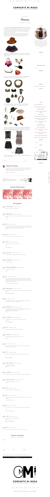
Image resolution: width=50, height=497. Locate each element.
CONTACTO (37, 487)
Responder (15, 224)
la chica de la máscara (9, 379)
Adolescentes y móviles (41, 114)
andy (6, 224)
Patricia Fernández (12, 166)
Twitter (10, 172)
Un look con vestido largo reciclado (42, 135)
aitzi (6, 405)
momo (6, 352)
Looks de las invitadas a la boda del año (10, 180)
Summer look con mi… (41, 155)
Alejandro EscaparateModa (10, 267)
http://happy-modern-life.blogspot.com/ (9, 293)
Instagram (13, 172)
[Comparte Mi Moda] (25, 474)
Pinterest (25, 487)
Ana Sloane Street (9, 206)
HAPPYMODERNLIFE (8, 288)
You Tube (29, 487)
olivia (6, 388)
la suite (7, 416)
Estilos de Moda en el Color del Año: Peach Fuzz (41, 116)
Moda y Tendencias (25, 16)
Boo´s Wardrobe (8, 260)
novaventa (36, 132)
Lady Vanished (8, 372)
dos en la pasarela (9, 363)
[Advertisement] (40, 59)
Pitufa (6, 234)
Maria (6, 427)
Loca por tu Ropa (8, 317)
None (6, 395)
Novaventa (36, 135)
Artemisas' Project (9, 214)
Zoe (6, 276)
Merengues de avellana (42, 127)
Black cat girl (8, 252)
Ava (6, 343)
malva (6, 327)
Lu (5, 298)
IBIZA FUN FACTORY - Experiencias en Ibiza (40, 106)
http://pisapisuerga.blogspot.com (9, 357)
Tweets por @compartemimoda (38, 104)
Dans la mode (8, 334)
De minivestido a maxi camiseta (23, 180)
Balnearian (36, 137)
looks (41, 154)
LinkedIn (33, 487)
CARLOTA (7, 241)
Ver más (41, 46)
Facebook (7, 172)
